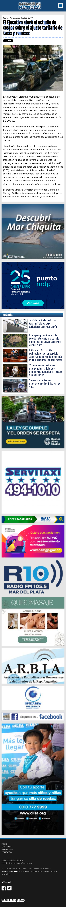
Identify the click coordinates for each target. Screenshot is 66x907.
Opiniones (7, 847)
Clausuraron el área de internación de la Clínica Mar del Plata (45, 383)
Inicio (4, 844)
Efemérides (7, 849)
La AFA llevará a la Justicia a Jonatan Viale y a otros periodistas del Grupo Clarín (43, 323)
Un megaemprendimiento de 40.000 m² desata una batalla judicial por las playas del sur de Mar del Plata (45, 340)
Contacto (7, 852)
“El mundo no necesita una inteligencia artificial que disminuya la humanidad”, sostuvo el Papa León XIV (45, 370)
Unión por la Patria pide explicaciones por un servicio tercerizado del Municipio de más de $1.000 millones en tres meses (45, 355)
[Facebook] (4, 889)
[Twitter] (9, 889)
